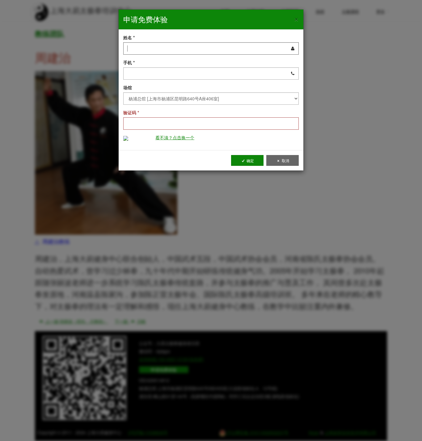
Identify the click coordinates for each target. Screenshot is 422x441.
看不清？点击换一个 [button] (174, 137)
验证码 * (131, 112)
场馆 (127, 87)
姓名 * (129, 37)
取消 (285, 160)
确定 (250, 160)
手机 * (129, 62)
